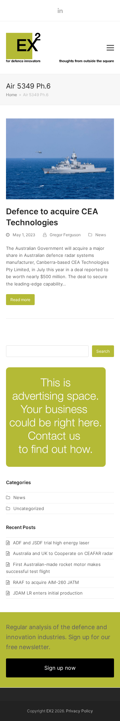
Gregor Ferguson (65, 234)
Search (103, 351)
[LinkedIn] (60, 10)
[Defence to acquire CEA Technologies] (60, 158)
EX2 (50, 710)
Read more (20, 299)
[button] (110, 48)
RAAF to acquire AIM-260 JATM (46, 582)
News (100, 234)
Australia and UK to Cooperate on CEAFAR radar (63, 553)
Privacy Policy (79, 710)
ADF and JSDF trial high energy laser (51, 542)
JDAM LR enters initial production (48, 593)
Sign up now (60, 667)
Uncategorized (28, 508)
